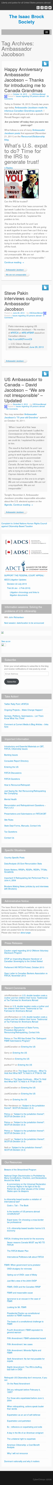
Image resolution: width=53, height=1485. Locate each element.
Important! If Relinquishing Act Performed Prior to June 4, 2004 (26, 879)
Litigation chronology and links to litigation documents (24, 593)
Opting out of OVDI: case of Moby (22, 1274)
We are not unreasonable (16, 274)
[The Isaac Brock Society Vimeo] (46, 7)
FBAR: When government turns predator (22, 1264)
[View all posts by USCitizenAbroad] (5, 96)
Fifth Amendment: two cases (20, 1344)
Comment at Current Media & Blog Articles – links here (26, 725)
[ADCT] (26, 564)
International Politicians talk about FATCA (25, 1256)
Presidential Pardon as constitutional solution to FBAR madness (23, 1314)
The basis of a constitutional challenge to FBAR (25, 1322)
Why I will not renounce (17, 1453)
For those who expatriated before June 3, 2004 (25, 1399)
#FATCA (15, 332)
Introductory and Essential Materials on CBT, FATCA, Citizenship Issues (24, 747)
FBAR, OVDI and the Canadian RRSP (24, 1286)
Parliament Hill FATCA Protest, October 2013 (24, 967)
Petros (7, 1038)
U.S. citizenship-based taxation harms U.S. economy (26, 1229)
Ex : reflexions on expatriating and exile (24, 1426)
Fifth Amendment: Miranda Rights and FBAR (24, 1351)
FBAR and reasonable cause (20, 1292)
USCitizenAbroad (38, 94)
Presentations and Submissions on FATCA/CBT (25, 813)
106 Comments (12, 409)
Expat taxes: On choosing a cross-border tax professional (25, 1221)
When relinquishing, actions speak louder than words (25, 1407)
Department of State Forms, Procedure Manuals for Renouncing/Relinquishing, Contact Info (22, 1030)
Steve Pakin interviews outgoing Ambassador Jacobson (23, 301)
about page (25, 932)
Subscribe (11, 681)
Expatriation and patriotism (19, 1420)
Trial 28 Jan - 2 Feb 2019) (18, 588)
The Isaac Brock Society (26, 19)
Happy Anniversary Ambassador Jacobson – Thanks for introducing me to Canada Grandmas (25, 79)
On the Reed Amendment (18, 1383)
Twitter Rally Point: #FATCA (16, 704)
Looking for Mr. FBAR (16, 1307)
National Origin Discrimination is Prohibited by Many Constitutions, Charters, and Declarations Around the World (25, 1178)
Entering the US (11, 766)
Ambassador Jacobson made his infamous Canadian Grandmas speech (25, 109)
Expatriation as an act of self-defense (23, 1414)
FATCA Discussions (12, 772)
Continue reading (14, 262)
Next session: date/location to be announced (24, 622)
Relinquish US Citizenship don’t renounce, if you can (25, 1378)
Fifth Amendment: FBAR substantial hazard (26, 1338)
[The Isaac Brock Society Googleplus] (38, 7)
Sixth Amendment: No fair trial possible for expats (26, 1359)
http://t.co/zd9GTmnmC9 (20, 339)
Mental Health (10, 799)
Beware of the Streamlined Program (20, 1169)
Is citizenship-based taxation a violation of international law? (22, 1200)
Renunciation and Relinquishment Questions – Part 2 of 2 (25, 806)
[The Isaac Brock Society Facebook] (42, 7)
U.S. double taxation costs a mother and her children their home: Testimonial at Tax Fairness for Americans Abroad (25, 998)
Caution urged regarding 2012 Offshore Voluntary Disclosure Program (26, 951)
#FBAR (30, 332)
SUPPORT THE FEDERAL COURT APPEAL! (24, 575)
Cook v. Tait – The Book (17, 1205)
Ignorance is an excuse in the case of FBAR (23, 1299)
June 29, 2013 (36, 346)
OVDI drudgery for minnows (19, 1268)
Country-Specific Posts (14, 857)
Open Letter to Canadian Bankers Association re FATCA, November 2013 (25, 974)
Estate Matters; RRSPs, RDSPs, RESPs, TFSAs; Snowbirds (25, 870)
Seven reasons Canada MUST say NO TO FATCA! (26, 1243)
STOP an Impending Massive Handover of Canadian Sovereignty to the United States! (23, 960)
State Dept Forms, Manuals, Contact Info (22, 825)
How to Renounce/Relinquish (17, 784)
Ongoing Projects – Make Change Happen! (23, 709)
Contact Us (9, 837)
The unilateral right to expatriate (21, 1438)
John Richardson (16, 617)
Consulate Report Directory (16, 760)
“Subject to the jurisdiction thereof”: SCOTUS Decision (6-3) (24, 1106)
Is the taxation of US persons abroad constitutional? (23, 1212)
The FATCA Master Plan (18, 1250)
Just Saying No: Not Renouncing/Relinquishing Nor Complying (25, 792)
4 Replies (8, 167)
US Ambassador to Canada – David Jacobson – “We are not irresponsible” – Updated (24, 390)
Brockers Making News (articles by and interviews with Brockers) (26, 887)
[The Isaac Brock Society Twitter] (50, 7)
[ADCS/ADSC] (26, 546)
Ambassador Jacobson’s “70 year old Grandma (21, 416)
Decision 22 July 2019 (17, 583)
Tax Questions (10, 831)
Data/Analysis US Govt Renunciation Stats (23, 863)
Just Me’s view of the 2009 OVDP (22, 1280)
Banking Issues (11, 754)
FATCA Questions (12, 778)
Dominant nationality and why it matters (21, 1461)
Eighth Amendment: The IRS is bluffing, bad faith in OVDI (24, 1368)
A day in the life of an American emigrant (25, 1432)
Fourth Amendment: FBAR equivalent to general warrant (25, 1331)
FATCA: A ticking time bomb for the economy (24, 1238)
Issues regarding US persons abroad (30, 96)
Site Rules (8, 819)
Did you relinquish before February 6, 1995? (23, 1390)
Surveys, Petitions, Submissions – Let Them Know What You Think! (24, 717)
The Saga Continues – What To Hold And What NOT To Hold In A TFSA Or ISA (25, 1072)
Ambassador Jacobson (15, 270)
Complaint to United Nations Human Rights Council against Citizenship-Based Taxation (24, 525)
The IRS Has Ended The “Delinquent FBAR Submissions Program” (25, 1039)
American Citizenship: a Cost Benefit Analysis (23, 1446)
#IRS (24, 332)
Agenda (8, 504)
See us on (5, 641)
